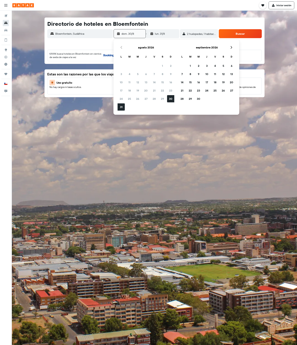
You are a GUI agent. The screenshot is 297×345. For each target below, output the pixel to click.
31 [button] (121, 107)
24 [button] (121, 98)
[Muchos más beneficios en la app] (5, 40)
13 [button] (146, 82)
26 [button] (137, 98)
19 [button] (137, 90)
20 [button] (146, 90)
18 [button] (129, 90)
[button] (6, 5)
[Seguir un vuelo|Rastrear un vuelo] (5, 57)
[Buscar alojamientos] (5, 23)
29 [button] (162, 98)
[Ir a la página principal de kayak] (23, 5)
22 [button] (162, 90)
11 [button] (129, 82)
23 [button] (170, 90)
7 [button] (154, 74)
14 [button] (154, 82)
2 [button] (171, 65)
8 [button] (162, 74)
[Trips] (5, 74)
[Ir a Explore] (5, 49)
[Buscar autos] (5, 30)
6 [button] (146, 74)
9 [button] (171, 74)
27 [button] (146, 98)
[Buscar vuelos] (5, 15)
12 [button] (137, 82)
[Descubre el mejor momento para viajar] (5, 64)
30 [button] (170, 98)
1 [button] (162, 65)
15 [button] (162, 82)
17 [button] (121, 90)
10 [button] (121, 82)
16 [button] (170, 82)
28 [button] (154, 98)
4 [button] (129, 74)
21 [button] (154, 90)
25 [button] (129, 98)
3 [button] (121, 74)
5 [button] (138, 74)
